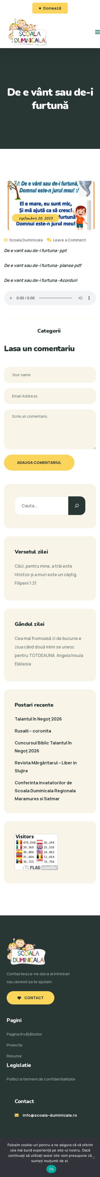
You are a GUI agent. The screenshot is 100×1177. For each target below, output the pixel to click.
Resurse (14, 1056)
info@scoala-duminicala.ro (50, 1115)
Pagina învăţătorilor (24, 1034)
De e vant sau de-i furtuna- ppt (35, 250)
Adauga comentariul (39, 462)
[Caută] (76, 505)
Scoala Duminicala (26, 239)
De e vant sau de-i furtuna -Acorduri (40, 280)
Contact (33, 997)
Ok (51, 1169)
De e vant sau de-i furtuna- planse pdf (42, 265)
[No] (93, 1157)
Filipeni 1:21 (25, 583)
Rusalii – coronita (33, 731)
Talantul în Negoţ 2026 (38, 719)
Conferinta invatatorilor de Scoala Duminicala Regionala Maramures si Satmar (45, 791)
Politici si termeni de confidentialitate (41, 1079)
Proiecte (14, 1045)
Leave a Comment (69, 239)
